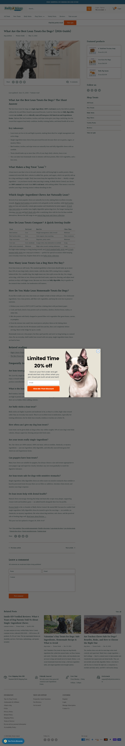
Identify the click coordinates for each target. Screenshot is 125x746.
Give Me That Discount (43, 388)
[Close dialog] (98, 351)
